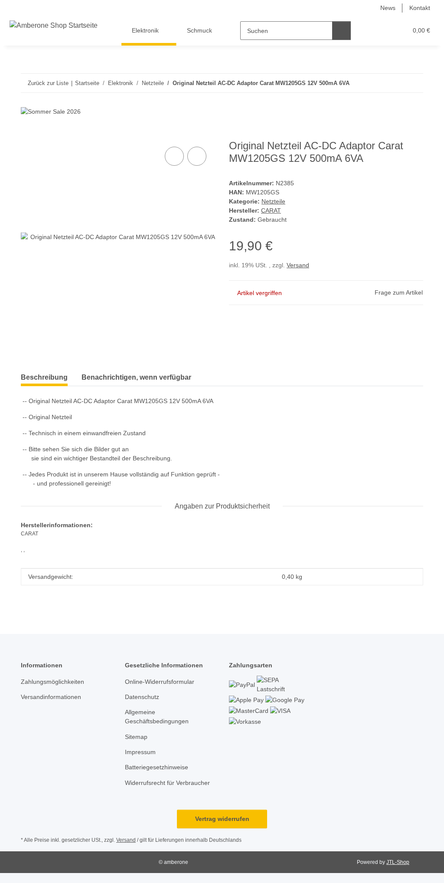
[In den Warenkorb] (28, 135)
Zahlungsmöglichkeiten (52, 681)
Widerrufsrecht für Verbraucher (167, 782)
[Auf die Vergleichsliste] (174, 156)
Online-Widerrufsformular (159, 681)
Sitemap (136, 736)
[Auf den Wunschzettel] (196, 156)
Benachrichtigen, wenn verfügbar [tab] (136, 377)
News (387, 7)
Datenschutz (142, 696)
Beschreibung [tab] (44, 377)
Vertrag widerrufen (222, 818)
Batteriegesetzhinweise (156, 767)
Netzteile (273, 201)
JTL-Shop (397, 862)
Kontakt (419, 7)
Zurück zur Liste (48, 83)
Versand (298, 265)
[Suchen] (341, 30)
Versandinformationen (51, 696)
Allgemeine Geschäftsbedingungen (157, 717)
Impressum (140, 751)
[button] (367, 31)
